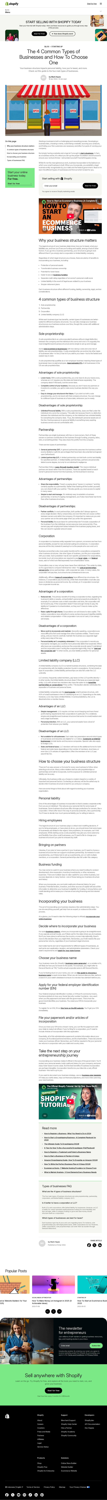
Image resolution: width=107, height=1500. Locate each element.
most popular (70, 692)
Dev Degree (89, 1428)
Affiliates (40, 1439)
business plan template (91, 1075)
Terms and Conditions (76, 1355)
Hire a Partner (66, 1428)
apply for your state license (69, 951)
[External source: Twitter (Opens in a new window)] (12, 1495)
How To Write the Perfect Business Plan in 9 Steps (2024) (67, 1164)
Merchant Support (68, 1420)
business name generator (76, 963)
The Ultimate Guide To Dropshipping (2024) (61, 1144)
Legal (39, 1443)
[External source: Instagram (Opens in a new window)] (24, 1495)
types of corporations (64, 577)
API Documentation (92, 1424)
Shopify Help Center (69, 1424)
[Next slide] (59, 1311)
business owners (53, 931)
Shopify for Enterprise (45, 1471)
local (80, 558)
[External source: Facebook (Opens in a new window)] (7, 1495)
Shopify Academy (68, 1432)
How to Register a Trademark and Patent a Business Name (67, 1152)
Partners (40, 1435)
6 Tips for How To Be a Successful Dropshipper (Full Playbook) (69, 1148)
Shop (39, 1463)
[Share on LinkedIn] (100, 1245)
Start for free (92, 4)
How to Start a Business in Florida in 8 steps (61, 1156)
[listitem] (53, 1291)
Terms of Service (33, 1487)
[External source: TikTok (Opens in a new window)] (30, 1495)
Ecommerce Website (69, 1471)
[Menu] (100, 3)
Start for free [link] (90, 186)
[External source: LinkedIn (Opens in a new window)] (36, 1495)
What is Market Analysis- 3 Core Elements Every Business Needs (70, 1172)
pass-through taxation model (67, 467)
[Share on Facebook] (89, 1245)
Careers (40, 1424)
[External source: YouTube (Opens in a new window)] (18, 1495)
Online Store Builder (68, 1463)
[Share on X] (94, 1245)
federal (94, 558)
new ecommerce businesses (55, 349)
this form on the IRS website (72, 1008)
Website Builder (67, 1467)
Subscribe (96, 1346)
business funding (61, 275)
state (85, 558)
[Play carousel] (53, 1311)
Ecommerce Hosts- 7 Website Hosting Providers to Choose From (70, 1168)
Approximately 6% (74, 363)
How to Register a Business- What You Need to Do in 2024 (67, 1133)
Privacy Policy (93, 1355)
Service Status (43, 1447)
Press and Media (43, 1432)
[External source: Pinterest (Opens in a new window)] (42, 1495)
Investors (41, 1428)
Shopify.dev (89, 1420)
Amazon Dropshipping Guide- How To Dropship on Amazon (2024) (70, 1160)
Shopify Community (68, 1435)
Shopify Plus (42, 1467)
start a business (86, 153)
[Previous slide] (47, 1311)
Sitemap (62, 1487)
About (39, 1420)
